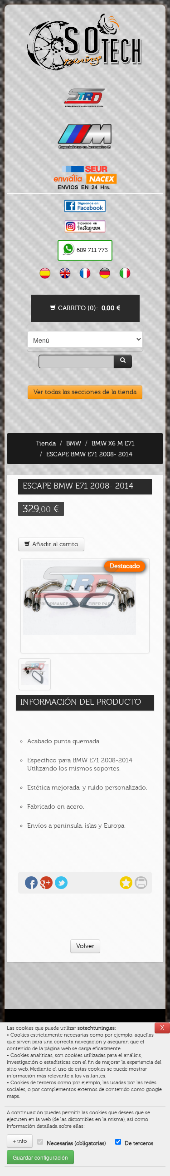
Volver (85, 946)
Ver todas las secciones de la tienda (85, 392)
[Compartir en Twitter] (61, 882)
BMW (73, 443)
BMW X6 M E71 (113, 443)
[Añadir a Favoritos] (126, 882)
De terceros (139, 1143)
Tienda (46, 443)
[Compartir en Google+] (46, 882)
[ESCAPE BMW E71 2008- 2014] (85, 605)
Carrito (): (88, 308)
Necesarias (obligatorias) (76, 1143)
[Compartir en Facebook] (31, 882)
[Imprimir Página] (141, 882)
